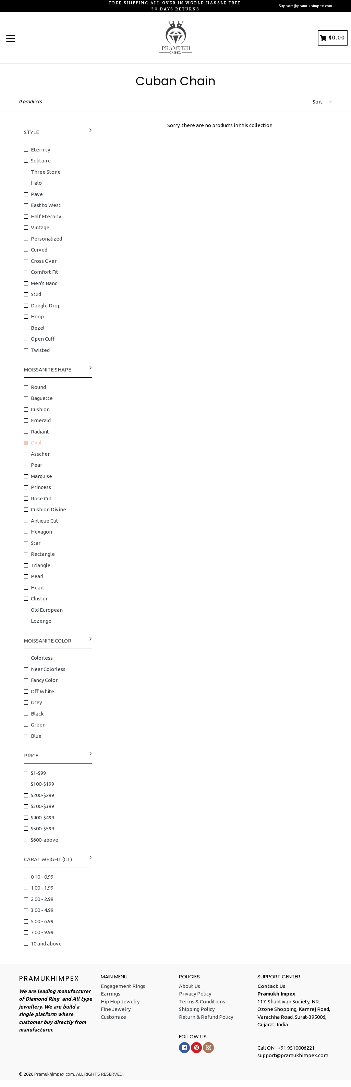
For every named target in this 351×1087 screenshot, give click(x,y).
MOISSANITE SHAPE (47, 369)
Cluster (39, 598)
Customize (113, 1017)
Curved (39, 250)
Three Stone (46, 172)
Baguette (42, 398)
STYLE (31, 132)
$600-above (44, 840)
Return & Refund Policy (206, 1017)
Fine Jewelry (116, 1009)
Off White (42, 691)
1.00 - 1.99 (42, 888)
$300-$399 (42, 806)
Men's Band (44, 283)
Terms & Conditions (202, 1001)
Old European (47, 610)
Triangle (40, 565)
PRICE (31, 755)
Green (38, 725)
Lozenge (41, 621)
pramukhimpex (49, 978)
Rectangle (43, 554)
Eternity (40, 149)
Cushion (40, 409)
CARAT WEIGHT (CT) (48, 859)
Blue (36, 736)
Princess (41, 487)
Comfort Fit (44, 272)
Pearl (37, 576)
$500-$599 (42, 828)
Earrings (110, 994)
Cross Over (44, 261)
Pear (36, 465)
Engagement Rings (123, 986)
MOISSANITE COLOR (47, 641)
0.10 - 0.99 (42, 877)
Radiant (40, 432)
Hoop (37, 316)
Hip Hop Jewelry (120, 1001)
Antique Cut (44, 521)
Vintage (40, 227)
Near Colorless (48, 669)
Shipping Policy (197, 1009)
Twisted (40, 350)
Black (37, 714)
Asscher (40, 454)
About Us (189, 986)
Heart (38, 587)
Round (38, 387)
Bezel (38, 328)
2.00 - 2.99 (42, 899)
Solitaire (41, 160)
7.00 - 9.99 (42, 932)
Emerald (41, 420)
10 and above (46, 943)
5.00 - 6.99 (42, 921)
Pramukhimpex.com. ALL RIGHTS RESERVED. (79, 1074)
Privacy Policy (195, 994)
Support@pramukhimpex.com (305, 6)
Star (35, 543)
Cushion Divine (48, 509)
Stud (36, 294)
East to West (46, 205)
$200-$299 (42, 795)
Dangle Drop (46, 305)
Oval (36, 442)
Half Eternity (46, 216)
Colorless (42, 658)
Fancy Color (44, 680)
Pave (37, 194)
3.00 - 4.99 (42, 910)
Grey (36, 702)
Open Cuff (43, 339)
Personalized (46, 239)
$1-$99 (38, 773)
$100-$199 (42, 784)
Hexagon (41, 532)
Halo (36, 183)
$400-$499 (42, 817)
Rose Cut (41, 498)
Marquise (41, 476)
